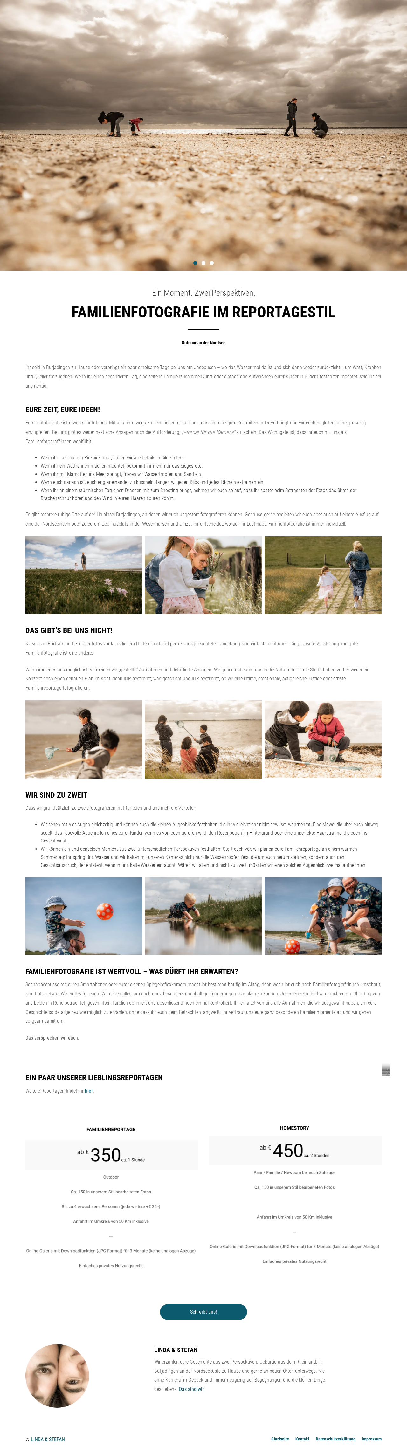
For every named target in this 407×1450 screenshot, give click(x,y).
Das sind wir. (192, 1389)
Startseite (280, 1439)
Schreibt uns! (203, 1312)
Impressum (372, 1439)
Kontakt (302, 1439)
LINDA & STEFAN (48, 1439)
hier (89, 1091)
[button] (195, 262)
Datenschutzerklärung (335, 1439)
